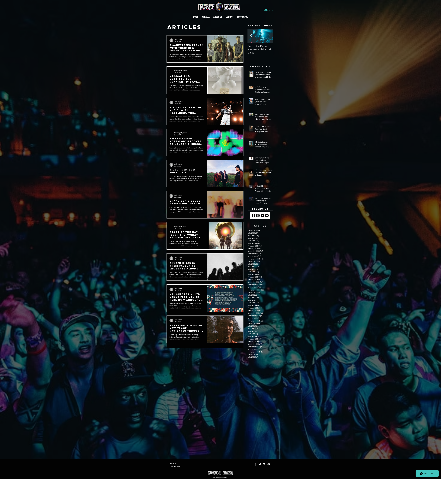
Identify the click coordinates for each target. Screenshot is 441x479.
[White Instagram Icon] (264, 464)
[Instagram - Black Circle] (258, 215)
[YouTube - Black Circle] (267, 215)
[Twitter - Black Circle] (262, 215)
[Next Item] (269, 36)
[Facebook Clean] (255, 464)
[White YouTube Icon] (268, 464)
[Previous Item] (251, 36)
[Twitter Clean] (259, 464)
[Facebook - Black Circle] (253, 215)
